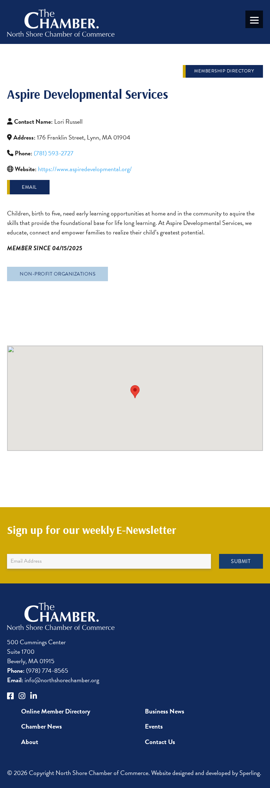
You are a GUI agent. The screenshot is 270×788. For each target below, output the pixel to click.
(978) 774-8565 (37, 670)
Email (29, 187)
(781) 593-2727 (53, 153)
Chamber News (41, 726)
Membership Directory (224, 71)
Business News (164, 711)
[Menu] (254, 19)
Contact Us (160, 742)
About (29, 742)
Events (154, 726)
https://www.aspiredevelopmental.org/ (85, 169)
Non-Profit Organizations (57, 274)
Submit (240, 561)
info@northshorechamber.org (53, 680)
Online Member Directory (55, 711)
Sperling (249, 772)
